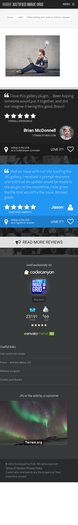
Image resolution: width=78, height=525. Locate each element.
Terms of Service (15, 468)
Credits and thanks (11, 379)
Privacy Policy (34, 468)
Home (10, 17)
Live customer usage (12, 353)
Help (20, 17)
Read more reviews (42, 242)
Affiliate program (10, 371)
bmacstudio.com (45, 135)
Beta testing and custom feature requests (49, 17)
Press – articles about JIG (15, 362)
